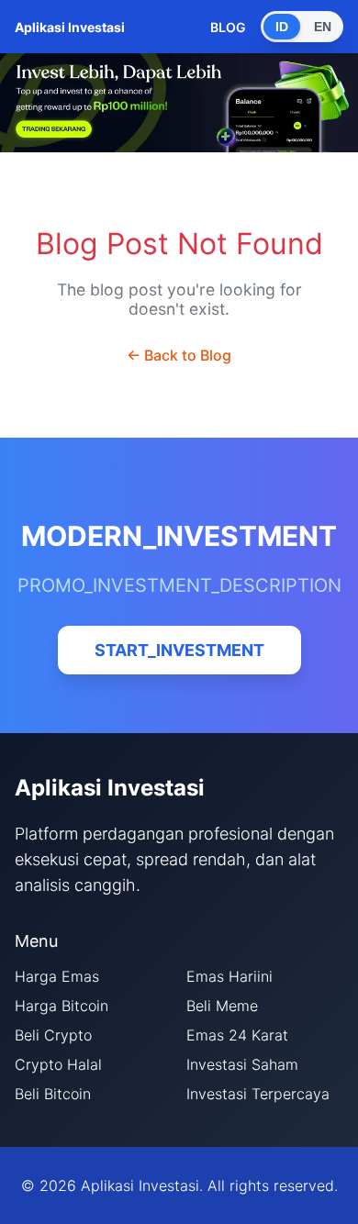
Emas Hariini (229, 976)
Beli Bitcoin (53, 1094)
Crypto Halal (58, 1064)
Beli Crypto (53, 1035)
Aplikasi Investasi (70, 27)
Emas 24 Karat (237, 1035)
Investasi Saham (242, 1064)
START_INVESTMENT (179, 650)
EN (322, 26)
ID (281, 26)
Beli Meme (222, 1005)
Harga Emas (57, 976)
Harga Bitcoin (61, 1005)
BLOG (228, 27)
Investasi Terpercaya (258, 1094)
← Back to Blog (179, 355)
